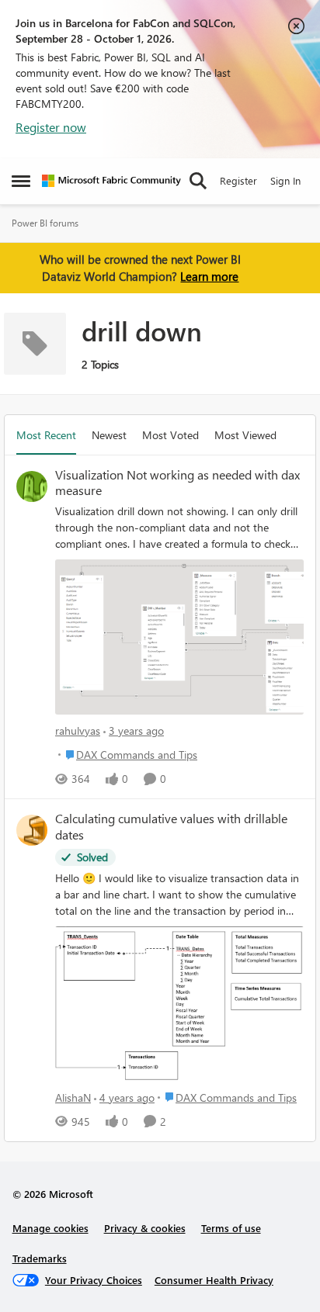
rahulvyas (77, 730)
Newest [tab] (109, 435)
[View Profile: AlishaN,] (31, 830)
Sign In (285, 180)
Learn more (209, 276)
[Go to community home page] (111, 181)
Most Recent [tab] (46, 435)
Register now (51, 127)
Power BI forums (45, 223)
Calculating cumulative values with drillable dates (171, 827)
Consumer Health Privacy (214, 1279)
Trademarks (39, 1258)
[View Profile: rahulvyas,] (31, 486)
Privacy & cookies (145, 1227)
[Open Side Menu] (21, 180)
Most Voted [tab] (170, 435)
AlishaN (73, 1097)
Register (238, 180)
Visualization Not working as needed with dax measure (177, 483)
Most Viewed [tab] (245, 435)
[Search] (198, 180)
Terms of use (231, 1227)
